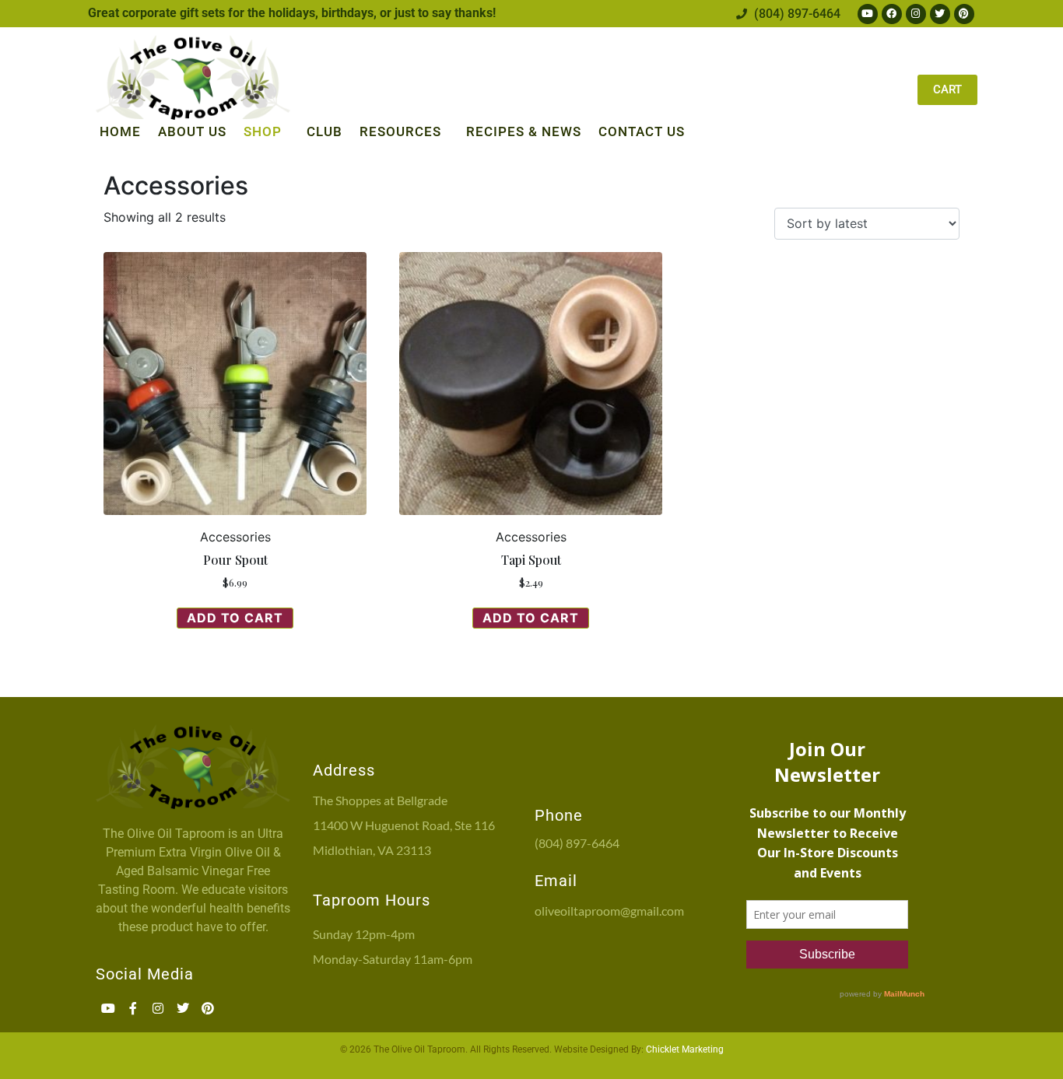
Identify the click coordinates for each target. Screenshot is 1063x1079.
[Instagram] (916, 14)
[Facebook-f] (133, 1008)
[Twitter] (940, 14)
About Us (192, 131)
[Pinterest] (964, 14)
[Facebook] (892, 14)
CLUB (324, 131)
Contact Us (641, 131)
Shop (263, 131)
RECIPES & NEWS (523, 131)
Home (120, 131)
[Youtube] (868, 14)
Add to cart (235, 617)
